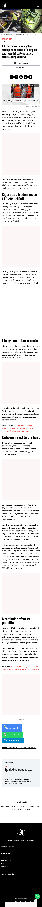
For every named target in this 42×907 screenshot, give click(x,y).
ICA (25, 747)
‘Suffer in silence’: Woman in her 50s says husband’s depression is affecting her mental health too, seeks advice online (18, 781)
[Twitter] (16, 77)
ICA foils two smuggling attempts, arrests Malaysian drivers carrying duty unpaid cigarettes (18, 428)
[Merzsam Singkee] (15, 63)
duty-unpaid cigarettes (15, 747)
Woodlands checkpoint (10, 750)
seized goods (31, 747)
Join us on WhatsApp (13, 735)
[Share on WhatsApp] (37, 896)
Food (6, 766)
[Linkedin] (26, 77)
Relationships (8, 777)
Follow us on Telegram (14, 740)
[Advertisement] (21, 154)
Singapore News (7, 39)
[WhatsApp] (21, 77)
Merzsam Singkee (23, 63)
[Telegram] (30, 77)
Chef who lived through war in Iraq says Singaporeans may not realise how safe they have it (19, 770)
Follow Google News (13, 728)
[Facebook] (12, 77)
